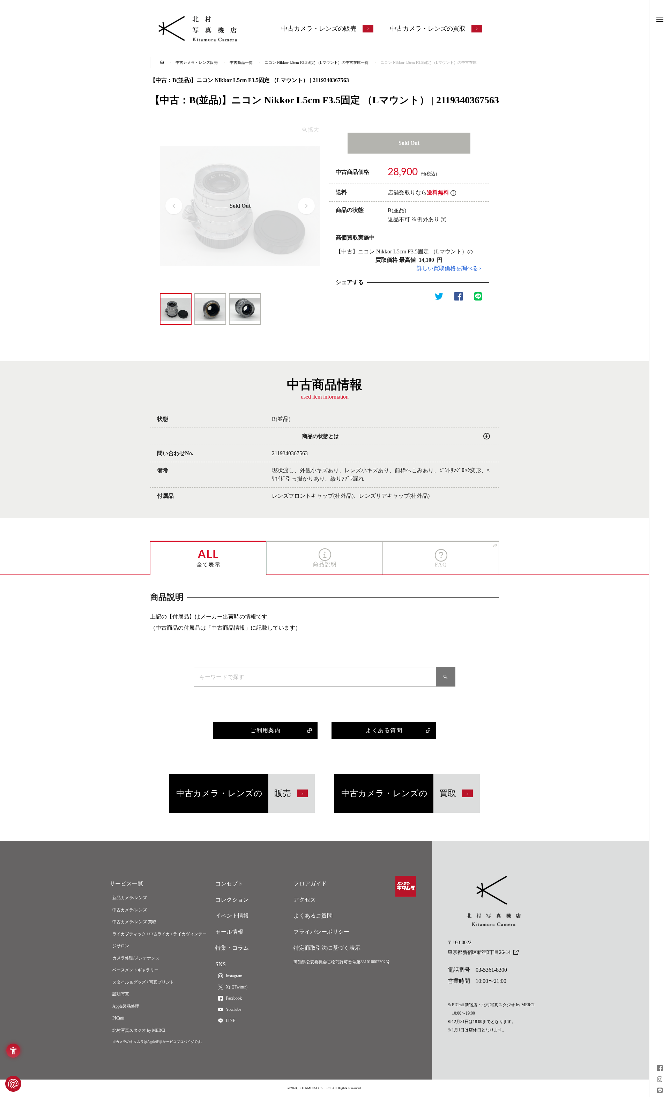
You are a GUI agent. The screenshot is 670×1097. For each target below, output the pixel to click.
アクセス (304, 900)
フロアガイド (310, 884)
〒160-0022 (479, 947)
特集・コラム (232, 948)
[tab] (208, 558)
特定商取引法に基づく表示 (326, 948)
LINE (230, 1020)
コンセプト (229, 884)
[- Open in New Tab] (660, 1069)
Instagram (234, 975)
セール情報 (229, 932)
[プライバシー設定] (13, 1084)
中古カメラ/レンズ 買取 (134, 921)
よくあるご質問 (313, 916)
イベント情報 (232, 916)
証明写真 (120, 994)
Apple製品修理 (125, 1006)
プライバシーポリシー (321, 932)
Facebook (234, 998)
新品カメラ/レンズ (129, 897)
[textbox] (315, 677)
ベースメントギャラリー (135, 970)
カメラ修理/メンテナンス (135, 958)
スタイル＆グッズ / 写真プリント (143, 982)
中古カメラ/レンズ (129, 909)
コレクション (232, 900)
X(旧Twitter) (236, 987)
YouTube (233, 1009)
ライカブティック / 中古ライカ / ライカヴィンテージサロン (159, 940)
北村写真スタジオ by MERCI (138, 1030)
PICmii (118, 1018)
